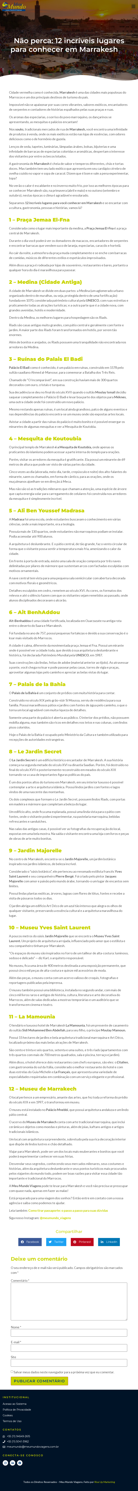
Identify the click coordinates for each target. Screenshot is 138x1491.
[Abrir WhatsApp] (129, 1481)
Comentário (20, 1280)
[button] (133, 7)
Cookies (8, 1415)
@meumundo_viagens (55, 1218)
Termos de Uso (12, 1421)
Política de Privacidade (17, 1409)
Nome (16, 1327)
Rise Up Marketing (104, 1481)
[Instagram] (5, 1463)
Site (13, 1357)
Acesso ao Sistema (14, 1404)
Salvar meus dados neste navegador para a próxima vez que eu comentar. (64, 1372)
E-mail (16, 1342)
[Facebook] (19, 1463)
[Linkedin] (12, 1463)
